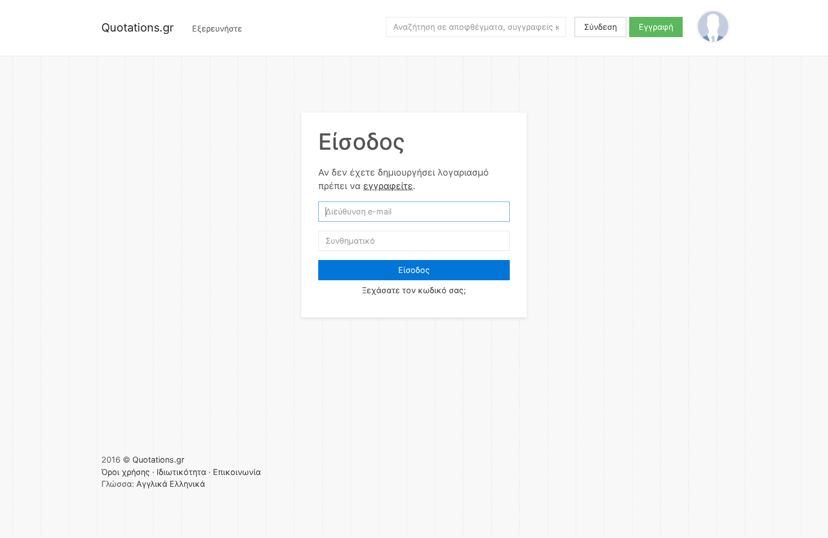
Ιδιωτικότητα (181, 472)
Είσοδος (414, 270)
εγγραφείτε (388, 185)
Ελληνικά (187, 483)
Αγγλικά (151, 483)
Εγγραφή (656, 27)
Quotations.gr (137, 27)
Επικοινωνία (237, 472)
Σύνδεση (600, 27)
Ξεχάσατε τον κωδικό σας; (414, 290)
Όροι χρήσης (125, 472)
